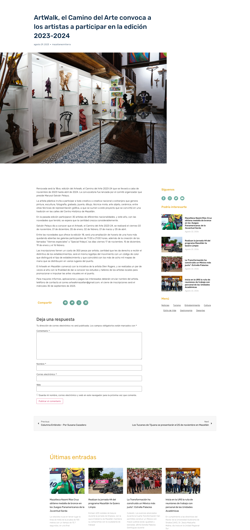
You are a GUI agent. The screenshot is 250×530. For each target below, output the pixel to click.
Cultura (207, 305)
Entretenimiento (192, 305)
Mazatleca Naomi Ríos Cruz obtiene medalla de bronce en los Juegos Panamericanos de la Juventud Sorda (198, 223)
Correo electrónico (46, 374)
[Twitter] (176, 198)
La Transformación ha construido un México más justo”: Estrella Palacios (198, 262)
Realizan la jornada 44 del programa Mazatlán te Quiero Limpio (197, 243)
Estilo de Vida (169, 310)
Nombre (41, 364)
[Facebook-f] (163, 198)
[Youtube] (182, 198)
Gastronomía (186, 310)
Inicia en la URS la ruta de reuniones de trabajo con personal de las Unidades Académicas (197, 283)
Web (38, 385)
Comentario (43, 331)
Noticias (165, 305)
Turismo (177, 305)
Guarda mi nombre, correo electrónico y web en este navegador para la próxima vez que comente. (88, 395)
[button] (65, 302)
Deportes (200, 310)
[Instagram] (170, 198)
